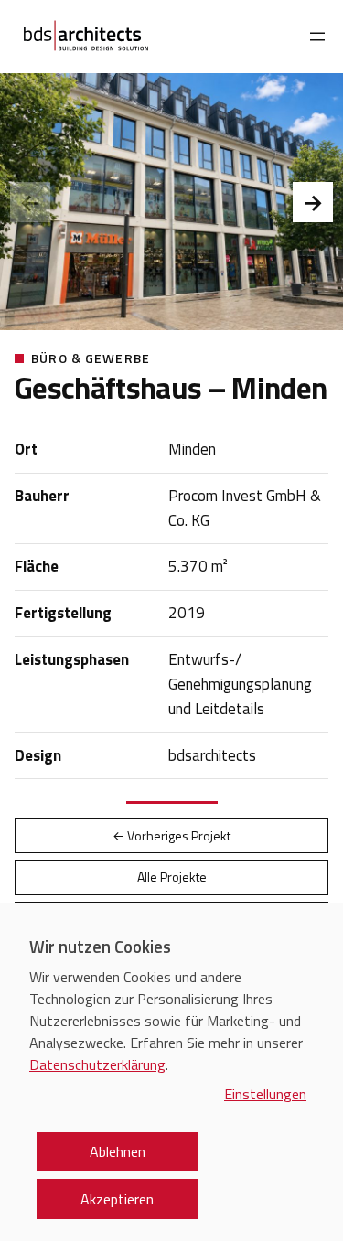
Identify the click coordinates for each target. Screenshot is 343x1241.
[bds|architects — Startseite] (86, 37)
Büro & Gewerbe (90, 358)
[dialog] (171, 1072)
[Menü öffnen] (317, 37)
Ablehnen (117, 1151)
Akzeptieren (117, 1199)
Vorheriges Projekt (171, 835)
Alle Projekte (172, 876)
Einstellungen (265, 1094)
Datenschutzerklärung (97, 1064)
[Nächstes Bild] (313, 202)
